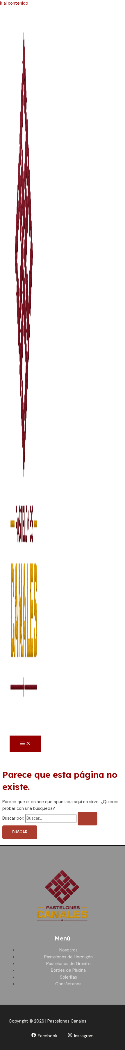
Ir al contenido (14, 3)
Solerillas (68, 977)
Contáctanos (68, 984)
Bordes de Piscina (68, 970)
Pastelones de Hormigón (68, 957)
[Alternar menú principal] (25, 744)
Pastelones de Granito (68, 963)
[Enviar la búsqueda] (87, 818)
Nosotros (68, 950)
